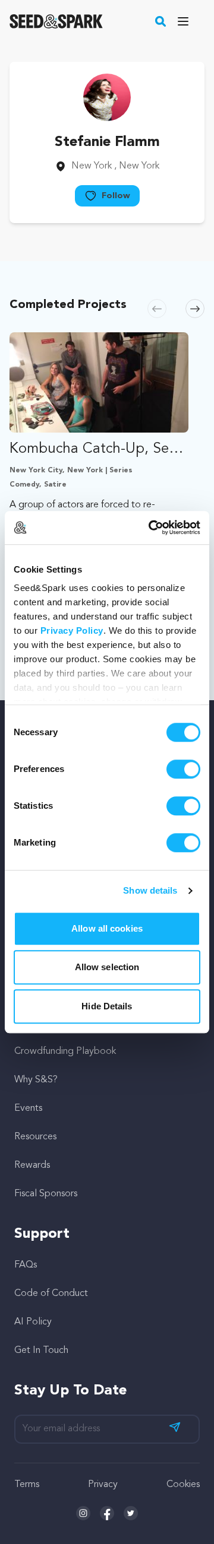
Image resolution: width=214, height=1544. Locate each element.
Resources (35, 1137)
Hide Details (106, 1006)
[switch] (183, 769)
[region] (107, 480)
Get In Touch (41, 1350)
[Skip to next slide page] (194, 308)
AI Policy (33, 1322)
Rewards (32, 1165)
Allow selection (107, 967)
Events (28, 1108)
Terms (26, 1484)
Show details (150, 890)
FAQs (25, 1265)
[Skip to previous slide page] (156, 308)
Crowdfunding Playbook (65, 1051)
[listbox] (107, 480)
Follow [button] (116, 196)
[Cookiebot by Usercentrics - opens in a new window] (151, 527)
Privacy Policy (71, 630)
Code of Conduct (51, 1293)
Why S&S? (36, 1080)
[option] (99, 480)
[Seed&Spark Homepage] (56, 21)
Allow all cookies (107, 928)
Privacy (103, 1484)
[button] (160, 21)
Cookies (183, 1484)
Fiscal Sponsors (45, 1194)
